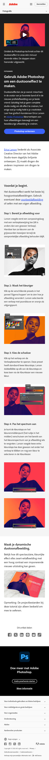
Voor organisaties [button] (11, 713)
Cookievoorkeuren (26, 752)
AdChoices (38, 755)
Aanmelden (41, 4)
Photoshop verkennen (24, 131)
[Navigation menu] (4, 4)
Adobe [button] (6, 724)
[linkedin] (19, 744)
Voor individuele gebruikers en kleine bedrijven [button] (22, 701)
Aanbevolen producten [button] (13, 730)
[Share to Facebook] (9, 635)
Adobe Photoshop (14, 116)
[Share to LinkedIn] (22, 635)
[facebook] (5, 744)
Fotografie (7, 11)
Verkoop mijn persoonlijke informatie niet (17, 755)
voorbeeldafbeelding (32, 199)
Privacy (32, 748)
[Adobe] (13, 4)
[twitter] (14, 744)
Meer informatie (24, 688)
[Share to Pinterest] (28, 635)
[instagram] (10, 744)
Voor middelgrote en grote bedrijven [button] (18, 707)
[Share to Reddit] (34, 635)
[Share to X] (16, 635)
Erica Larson (10, 149)
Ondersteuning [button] (10, 719)
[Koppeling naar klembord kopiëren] (39, 635)
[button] (31, 4)
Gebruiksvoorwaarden (11, 752)
